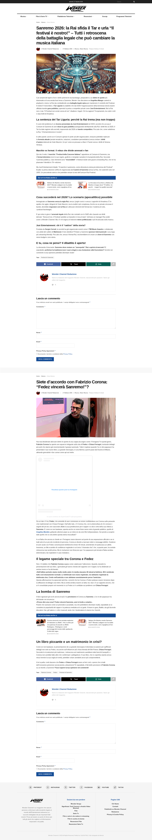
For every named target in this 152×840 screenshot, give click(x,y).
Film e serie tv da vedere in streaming (76, 816)
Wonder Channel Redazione (50, 49)
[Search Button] (133, 1)
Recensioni (88, 16)
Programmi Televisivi (124, 16)
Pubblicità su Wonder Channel (115, 809)
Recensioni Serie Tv (76, 824)
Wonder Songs (76, 804)
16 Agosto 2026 (53, 189)
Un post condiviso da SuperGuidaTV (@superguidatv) (64, 516)
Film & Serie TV (41, 16)
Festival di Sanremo (47, 257)
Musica (23, 16)
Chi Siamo (115, 804)
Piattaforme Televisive (65, 16)
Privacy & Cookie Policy (115, 814)
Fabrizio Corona (46, 672)
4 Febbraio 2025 (67, 49)
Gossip (104, 16)
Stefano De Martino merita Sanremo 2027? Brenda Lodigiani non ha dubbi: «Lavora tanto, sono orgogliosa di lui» (59, 185)
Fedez (55, 672)
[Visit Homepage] (76, 8)
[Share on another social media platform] (113, 264)
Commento (40, 307)
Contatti (115, 806)
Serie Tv (76, 813)
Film (75, 811)
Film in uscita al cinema (76, 819)
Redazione (115, 812)
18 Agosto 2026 (53, 634)
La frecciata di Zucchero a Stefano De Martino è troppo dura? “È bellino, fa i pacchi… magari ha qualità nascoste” (100, 185)
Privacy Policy (67, 354)
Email (39, 342)
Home (38, 22)
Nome (39, 332)
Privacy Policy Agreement (46, 351)
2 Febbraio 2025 (67, 393)
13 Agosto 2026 (94, 189)
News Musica (51, 22)
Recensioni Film (76, 821)
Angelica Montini (42, 532)
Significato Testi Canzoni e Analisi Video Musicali (76, 807)
